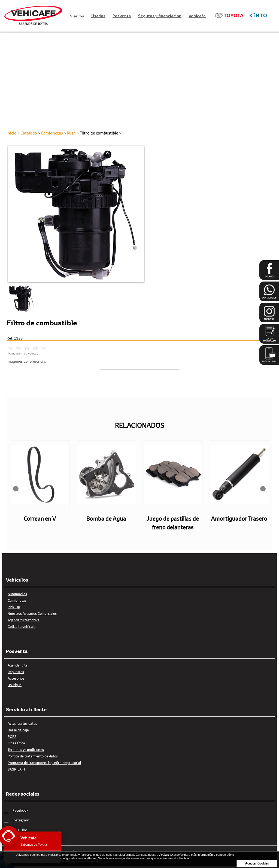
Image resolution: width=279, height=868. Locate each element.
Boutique (15, 684)
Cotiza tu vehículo (21, 626)
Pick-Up (14, 606)
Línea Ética (16, 743)
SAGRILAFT (16, 769)
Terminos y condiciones (26, 749)
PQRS (12, 736)
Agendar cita (18, 665)
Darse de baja (18, 730)
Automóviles (17, 593)
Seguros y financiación (159, 15)
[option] (139, 214)
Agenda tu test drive (24, 620)
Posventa (122, 15)
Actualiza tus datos (22, 723)
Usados (98, 15)
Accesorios (16, 678)
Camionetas (17, 600)
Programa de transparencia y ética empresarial (44, 762)
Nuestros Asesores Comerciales (32, 613)
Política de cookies (171, 854)
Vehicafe (197, 15)
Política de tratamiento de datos (33, 756)
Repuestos (16, 671)
